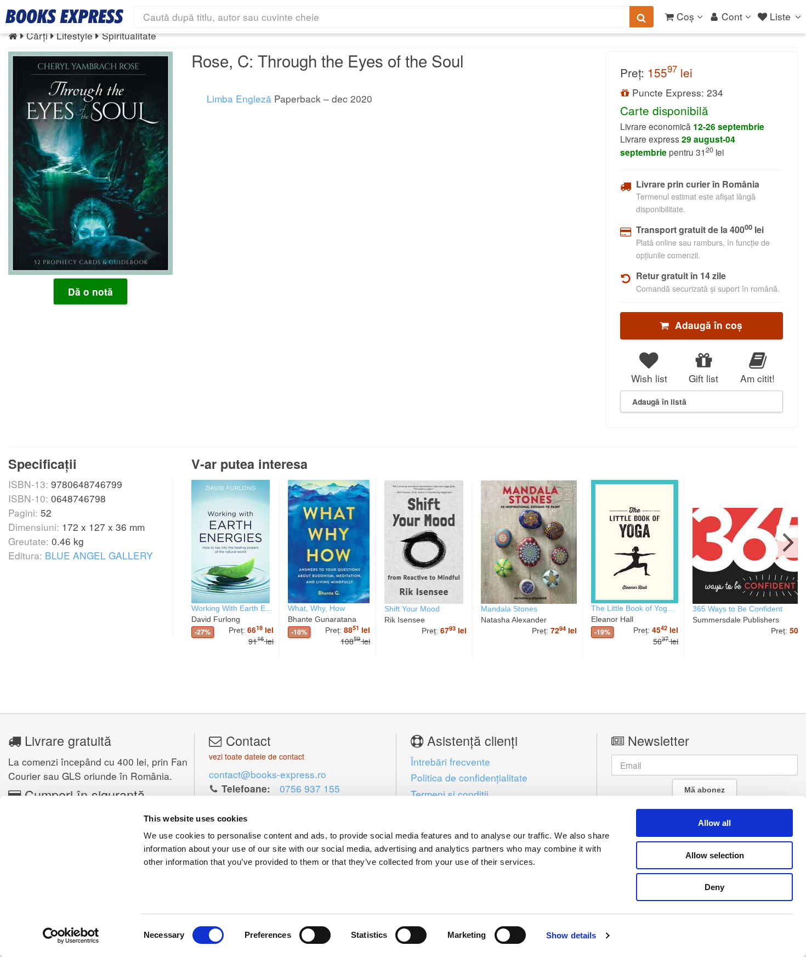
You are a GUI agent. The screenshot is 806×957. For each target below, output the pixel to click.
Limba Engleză (237, 98)
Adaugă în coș (705, 325)
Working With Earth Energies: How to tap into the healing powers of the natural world (232, 608)
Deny (714, 887)
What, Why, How (316, 608)
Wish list (649, 378)
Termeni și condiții (450, 794)
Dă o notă (90, 291)
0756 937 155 (310, 788)
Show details (571, 935)
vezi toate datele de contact (256, 756)
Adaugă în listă (659, 401)
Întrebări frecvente (450, 761)
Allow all (714, 823)
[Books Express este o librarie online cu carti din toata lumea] (64, 16)
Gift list (703, 378)
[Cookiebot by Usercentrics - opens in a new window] (71, 935)
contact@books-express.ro (267, 774)
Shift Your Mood (412, 608)
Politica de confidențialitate (469, 777)
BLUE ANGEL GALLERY (99, 555)
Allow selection (714, 855)
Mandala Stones (509, 608)
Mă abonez (704, 789)
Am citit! (757, 378)
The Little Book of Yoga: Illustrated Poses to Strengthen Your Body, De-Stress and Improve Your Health (634, 608)
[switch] (315, 935)
